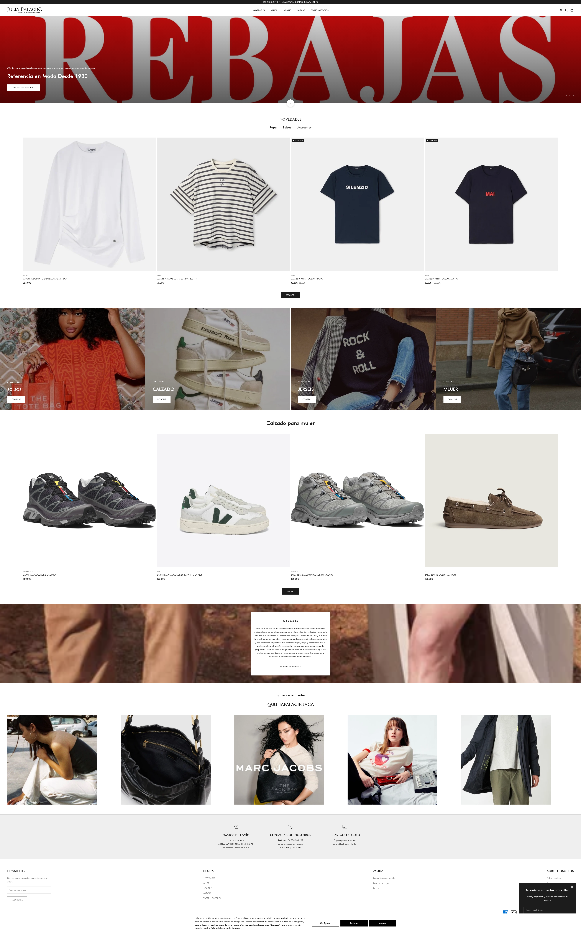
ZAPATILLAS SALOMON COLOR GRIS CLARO (312, 575)
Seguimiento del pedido (384, 878)
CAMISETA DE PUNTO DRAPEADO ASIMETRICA (45, 279)
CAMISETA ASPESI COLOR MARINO (441, 279)
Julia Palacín (28, 571)
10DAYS (159, 275)
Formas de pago (381, 883)
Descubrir (290, 295)
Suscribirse (17, 900)
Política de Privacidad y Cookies (224, 928)
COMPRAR (161, 399)
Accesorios (304, 127)
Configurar (325, 923)
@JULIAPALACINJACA (290, 704)
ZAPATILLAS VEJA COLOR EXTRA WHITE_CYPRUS (179, 575)
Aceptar (382, 923)
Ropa (273, 127)
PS (425, 571)
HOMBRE (287, 10)
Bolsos (287, 127)
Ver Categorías (19, 95)
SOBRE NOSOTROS (319, 10)
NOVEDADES (259, 10)
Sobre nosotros (554, 878)
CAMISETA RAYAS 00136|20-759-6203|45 (177, 279)
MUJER (274, 10)
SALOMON (294, 571)
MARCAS (301, 10)
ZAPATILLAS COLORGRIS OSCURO (39, 575)
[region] (290, 59)
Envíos (376, 888)
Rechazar (354, 923)
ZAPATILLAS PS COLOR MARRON (440, 575)
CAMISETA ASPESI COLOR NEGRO (307, 279)
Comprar (16, 399)
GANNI (25, 275)
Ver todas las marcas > (290, 666)
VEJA (158, 571)
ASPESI (293, 275)
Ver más (290, 591)
